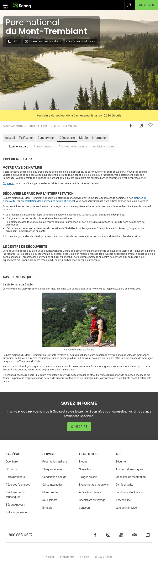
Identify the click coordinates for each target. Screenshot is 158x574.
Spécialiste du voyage (92, 500)
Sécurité (121, 461)
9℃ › (16, 41)
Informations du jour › (83, 41)
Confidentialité (124, 484)
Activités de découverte (73, 146)
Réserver (146, 5)
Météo (83, 138)
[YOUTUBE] (121, 534)
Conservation (46, 138)
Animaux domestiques (129, 469)
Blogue (83, 461)
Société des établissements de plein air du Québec (22, 5)
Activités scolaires (104, 146)
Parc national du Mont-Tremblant (53, 126)
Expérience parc (18, 146)
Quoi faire (12, 461)
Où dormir (12, 469)
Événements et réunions (94, 484)
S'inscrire (79, 426)
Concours (85, 507)
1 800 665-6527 (19, 535)
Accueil (10, 138)
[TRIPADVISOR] (134, 534)
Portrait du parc (43, 146)
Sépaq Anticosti (15, 504)
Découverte (67, 138)
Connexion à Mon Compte (129, 5)
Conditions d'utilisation (129, 492)
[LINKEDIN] (147, 534)
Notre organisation (17, 512)
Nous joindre (49, 500)
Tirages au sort (88, 476)
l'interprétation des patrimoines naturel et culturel (48, 201)
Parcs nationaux (13, 126)
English (84, 556)
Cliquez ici (8, 183)
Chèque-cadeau (52, 469)
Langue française (126, 507)
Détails (116, 115)
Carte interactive (52, 484)
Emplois (47, 507)
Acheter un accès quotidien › (45, 41)
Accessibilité (123, 500)
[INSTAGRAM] (108, 534)
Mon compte (50, 492)
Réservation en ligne (54, 461)
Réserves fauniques (18, 484)
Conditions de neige (54, 476)
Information (99, 138)
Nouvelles (85, 469)
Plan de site (67, 556)
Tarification (26, 138)
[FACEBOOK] (95, 534)
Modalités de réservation (131, 476)
